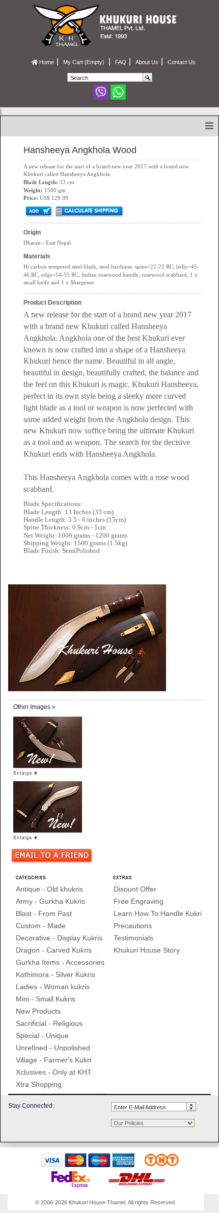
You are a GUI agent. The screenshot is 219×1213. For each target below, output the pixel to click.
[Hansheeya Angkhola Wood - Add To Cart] (37, 211)
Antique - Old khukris (49, 889)
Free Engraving (138, 901)
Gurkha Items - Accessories (60, 962)
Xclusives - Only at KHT (54, 1072)
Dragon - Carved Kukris (54, 950)
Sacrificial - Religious (49, 1023)
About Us (146, 62)
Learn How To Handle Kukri (158, 913)
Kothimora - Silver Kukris (55, 974)
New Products (38, 1011)
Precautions (133, 926)
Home (46, 62)
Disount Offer (135, 889)
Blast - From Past (44, 913)
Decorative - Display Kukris (59, 938)
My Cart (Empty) (84, 62)
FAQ (120, 62)
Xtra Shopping (39, 1084)
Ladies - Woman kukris (53, 987)
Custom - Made (41, 926)
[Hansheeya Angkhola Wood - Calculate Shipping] (88, 211)
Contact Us (182, 62)
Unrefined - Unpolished (53, 1048)
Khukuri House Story (147, 950)
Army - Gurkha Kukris (50, 901)
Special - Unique (42, 1035)
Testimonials (133, 938)
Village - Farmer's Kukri (53, 1060)
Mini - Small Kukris (45, 999)
